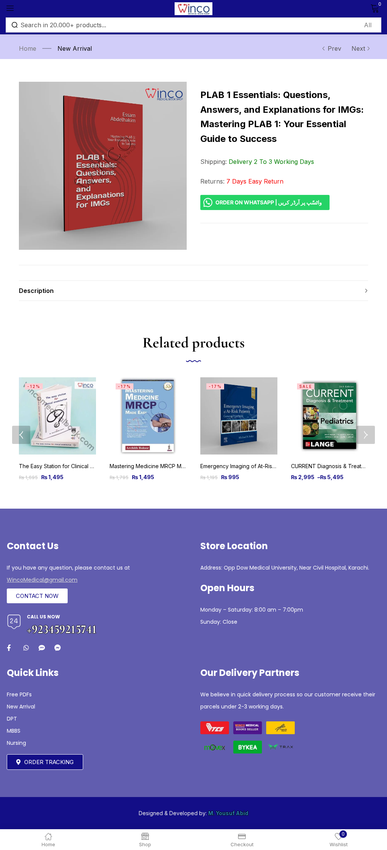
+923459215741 (62, 629)
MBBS (13, 731)
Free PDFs (19, 694)
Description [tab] (36, 290)
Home (27, 48)
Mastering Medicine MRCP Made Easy (157, 466)
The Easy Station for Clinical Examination (69, 466)
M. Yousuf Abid (228, 813)
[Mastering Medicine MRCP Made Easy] (148, 416)
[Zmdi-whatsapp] (26, 648)
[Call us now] (14, 622)
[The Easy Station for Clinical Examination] (57, 416)
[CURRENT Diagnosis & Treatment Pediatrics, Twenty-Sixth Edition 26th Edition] (329, 416)
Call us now (43, 616)
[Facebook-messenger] (57, 648)
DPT (12, 718)
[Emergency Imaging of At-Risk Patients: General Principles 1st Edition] (238, 416)
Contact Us (33, 546)
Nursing (16, 743)
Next (358, 48)
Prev (334, 48)
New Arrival (74, 48)
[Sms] (42, 648)
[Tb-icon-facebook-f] (10, 648)
